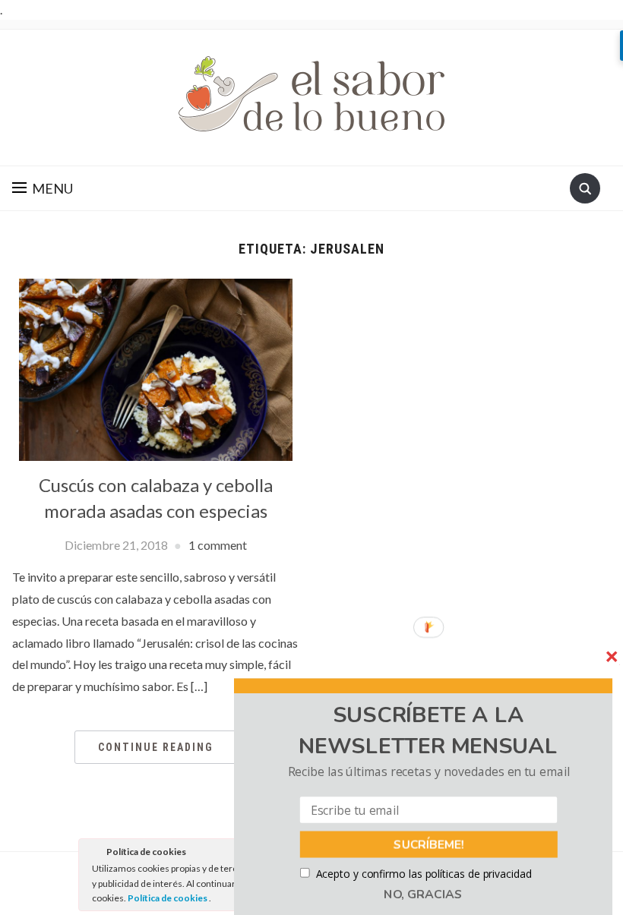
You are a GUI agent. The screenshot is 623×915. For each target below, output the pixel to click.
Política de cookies (168, 898)
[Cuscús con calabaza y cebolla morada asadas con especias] (156, 368)
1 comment (217, 545)
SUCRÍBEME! (429, 844)
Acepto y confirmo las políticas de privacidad (424, 873)
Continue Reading (155, 747)
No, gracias (423, 894)
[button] (428, 731)
